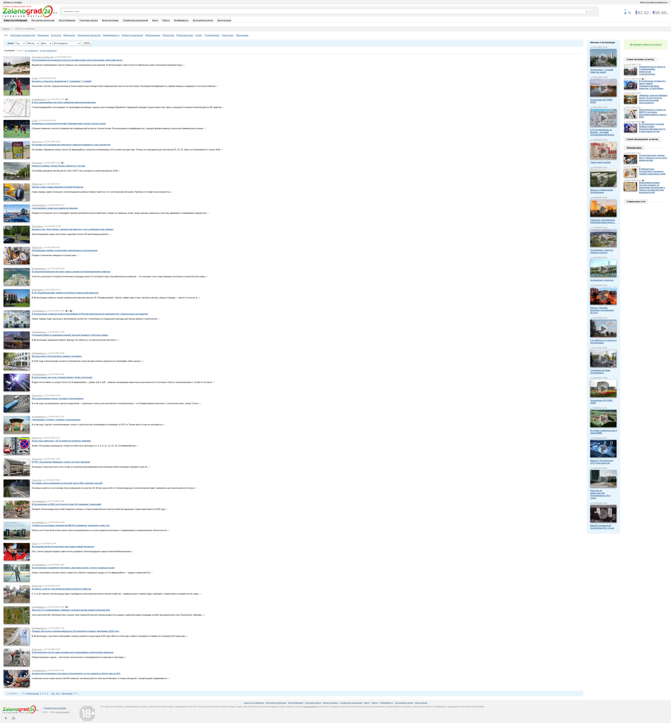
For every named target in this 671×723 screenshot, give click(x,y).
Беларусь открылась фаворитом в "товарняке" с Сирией (61, 81)
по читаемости (31, 50)
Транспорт (228, 35)
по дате (19, 50)
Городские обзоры (89, 20)
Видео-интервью (110, 20)
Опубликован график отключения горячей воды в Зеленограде (65, 250)
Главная (6, 29)
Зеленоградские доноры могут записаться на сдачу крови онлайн (653, 158)
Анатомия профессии (22, 35)
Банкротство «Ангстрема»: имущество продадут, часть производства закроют (73, 229)
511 (53, 693)
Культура (56, 35)
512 (58, 693)
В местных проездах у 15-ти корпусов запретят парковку (61, 441)
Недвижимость (181, 20)
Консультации (224, 20)
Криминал (43, 35)
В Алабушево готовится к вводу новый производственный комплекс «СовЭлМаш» (652, 85)
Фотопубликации (67, 20)
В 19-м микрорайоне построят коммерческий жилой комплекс (64, 102)
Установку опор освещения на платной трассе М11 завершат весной (67, 483)
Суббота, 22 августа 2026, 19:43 (17, 6)
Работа (166, 20)
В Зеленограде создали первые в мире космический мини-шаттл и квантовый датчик (652, 128)
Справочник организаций (135, 20)
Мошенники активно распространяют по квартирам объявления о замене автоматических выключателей (652, 187)
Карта (155, 20)
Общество (168, 35)
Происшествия (184, 35)
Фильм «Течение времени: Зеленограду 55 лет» (602, 310)
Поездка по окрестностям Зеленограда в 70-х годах (600, 494)
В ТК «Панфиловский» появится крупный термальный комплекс (65, 293)
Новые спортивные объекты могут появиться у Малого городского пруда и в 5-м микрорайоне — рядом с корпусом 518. (91, 572)
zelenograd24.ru (311, 707)
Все (6, 35)
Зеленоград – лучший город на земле (601, 71)
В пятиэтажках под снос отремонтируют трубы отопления (62, 377)
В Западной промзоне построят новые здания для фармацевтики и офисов (71, 271)
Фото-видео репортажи (43, 20)
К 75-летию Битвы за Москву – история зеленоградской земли (602, 132)
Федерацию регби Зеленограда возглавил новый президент (63, 546)
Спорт (198, 35)
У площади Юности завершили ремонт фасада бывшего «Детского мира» (70, 335)
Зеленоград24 (62, 712)
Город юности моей (600, 162)
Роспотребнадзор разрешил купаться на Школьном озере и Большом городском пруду (77, 60)
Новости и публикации (15, 20)
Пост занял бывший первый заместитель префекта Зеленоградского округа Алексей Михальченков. (81, 551)
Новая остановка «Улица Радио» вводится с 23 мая (58, 166)
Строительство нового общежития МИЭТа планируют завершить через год (71, 525)
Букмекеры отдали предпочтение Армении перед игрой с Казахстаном (69, 123)
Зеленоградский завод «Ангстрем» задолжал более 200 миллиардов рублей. (70, 234)
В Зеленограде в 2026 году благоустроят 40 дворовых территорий (66, 504)
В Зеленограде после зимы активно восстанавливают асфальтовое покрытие (72, 652)
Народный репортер (89, 35)
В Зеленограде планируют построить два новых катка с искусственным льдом (73, 568)
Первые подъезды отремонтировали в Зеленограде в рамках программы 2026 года (75, 631)
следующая (67, 693)
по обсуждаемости (48, 50)
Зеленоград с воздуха (602, 280)
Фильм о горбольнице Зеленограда (601, 191)
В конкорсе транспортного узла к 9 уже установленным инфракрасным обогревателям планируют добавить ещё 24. (90, 467)
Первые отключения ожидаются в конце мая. (54, 255)
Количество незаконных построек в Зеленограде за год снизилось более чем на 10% (76, 673)
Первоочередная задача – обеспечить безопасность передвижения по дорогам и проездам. (78, 657)
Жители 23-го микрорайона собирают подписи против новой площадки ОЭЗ (71, 610)
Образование (152, 35)
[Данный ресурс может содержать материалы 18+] (87, 713)
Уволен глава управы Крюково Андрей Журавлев (57, 187)
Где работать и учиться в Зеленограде (603, 341)
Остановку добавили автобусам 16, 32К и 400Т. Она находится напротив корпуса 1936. (75, 171)
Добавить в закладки (12, 2)
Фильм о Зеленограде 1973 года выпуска (601, 461)
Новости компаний (132, 35)
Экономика (242, 35)
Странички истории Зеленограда (600, 371)
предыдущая (32, 693)
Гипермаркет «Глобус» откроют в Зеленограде (56, 419)
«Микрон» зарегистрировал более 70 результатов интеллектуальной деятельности (653, 99)
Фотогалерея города (203, 20)
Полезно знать (634, 147)
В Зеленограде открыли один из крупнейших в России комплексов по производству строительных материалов (90, 314)
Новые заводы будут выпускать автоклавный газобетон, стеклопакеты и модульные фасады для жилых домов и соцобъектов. (94, 319)
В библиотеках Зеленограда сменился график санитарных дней (652, 171)
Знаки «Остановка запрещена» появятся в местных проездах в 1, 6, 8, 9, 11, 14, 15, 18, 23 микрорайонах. (84, 446)
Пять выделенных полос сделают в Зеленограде (58, 398)
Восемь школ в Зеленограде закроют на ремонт (57, 356)
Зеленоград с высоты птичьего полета (601, 251)
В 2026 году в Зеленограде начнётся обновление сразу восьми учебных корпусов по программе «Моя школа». (87, 361)
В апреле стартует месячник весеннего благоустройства (61, 589)
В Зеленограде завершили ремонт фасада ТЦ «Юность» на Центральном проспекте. (74, 340)
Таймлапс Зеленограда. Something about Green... (602, 221)
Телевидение (211, 35)
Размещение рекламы (55, 708)
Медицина (69, 35)
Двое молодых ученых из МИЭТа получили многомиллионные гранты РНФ (652, 113)
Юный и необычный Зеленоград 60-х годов (602, 526)
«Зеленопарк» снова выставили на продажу (55, 208)
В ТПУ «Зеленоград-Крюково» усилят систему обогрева (61, 462)
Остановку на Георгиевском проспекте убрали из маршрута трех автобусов (71, 145)
